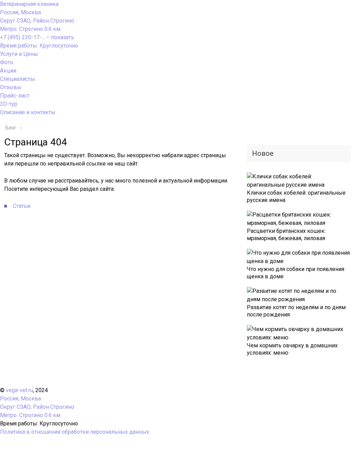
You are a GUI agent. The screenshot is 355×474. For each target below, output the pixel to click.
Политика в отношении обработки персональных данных (74, 432)
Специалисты (17, 79)
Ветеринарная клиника (29, 4)
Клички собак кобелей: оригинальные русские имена (296, 196)
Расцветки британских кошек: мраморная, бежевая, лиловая (286, 235)
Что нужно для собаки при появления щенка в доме (295, 273)
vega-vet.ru (19, 390)
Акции (8, 70)
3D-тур (8, 104)
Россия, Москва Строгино (37, 20)
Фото (6, 62)
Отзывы (10, 87)
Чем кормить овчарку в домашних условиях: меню (292, 349)
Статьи (21, 206)
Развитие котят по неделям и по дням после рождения (296, 311)
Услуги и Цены (19, 54)
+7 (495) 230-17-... (37, 37)
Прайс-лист (14, 95)
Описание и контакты (27, 112)
